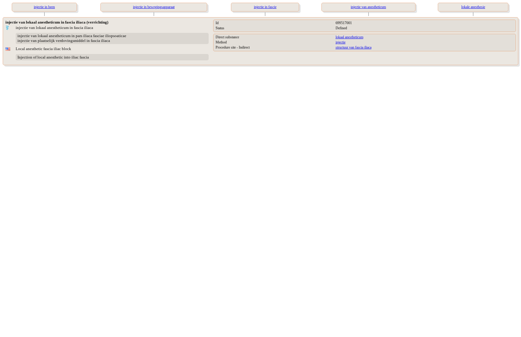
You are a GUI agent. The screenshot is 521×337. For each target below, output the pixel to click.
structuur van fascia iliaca (353, 47)
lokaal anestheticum (349, 37)
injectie (341, 42)
